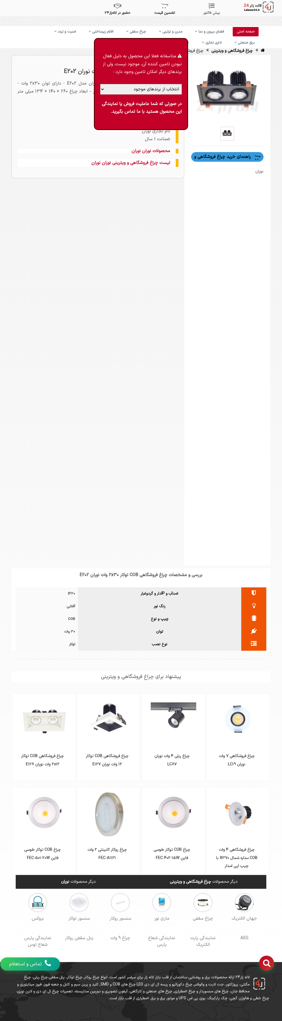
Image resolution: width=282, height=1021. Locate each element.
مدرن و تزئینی (171, 31)
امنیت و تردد (66, 31)
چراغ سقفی (137, 31)
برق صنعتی (245, 42)
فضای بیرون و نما (210, 31)
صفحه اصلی (245, 31)
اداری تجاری (213, 42)
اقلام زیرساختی (102, 31)
